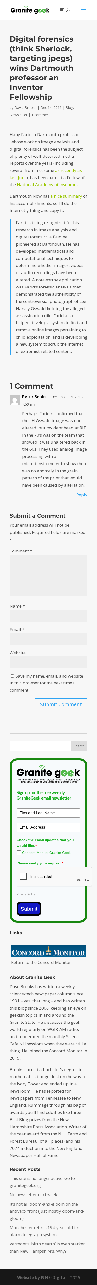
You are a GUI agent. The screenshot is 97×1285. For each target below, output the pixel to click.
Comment (21, 551)
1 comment (40, 114)
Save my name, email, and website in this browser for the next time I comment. (46, 683)
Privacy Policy (26, 894)
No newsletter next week (33, 1194)
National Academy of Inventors (47, 184)
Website (18, 653)
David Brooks (25, 107)
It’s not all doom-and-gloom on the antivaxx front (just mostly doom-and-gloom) (47, 1211)
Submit (29, 909)
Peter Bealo (34, 396)
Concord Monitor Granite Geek (46, 853)
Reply (81, 495)
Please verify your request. (40, 863)
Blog (69, 107)
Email (17, 629)
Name (17, 606)
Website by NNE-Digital (42, 1277)
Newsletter (18, 114)
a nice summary (66, 196)
